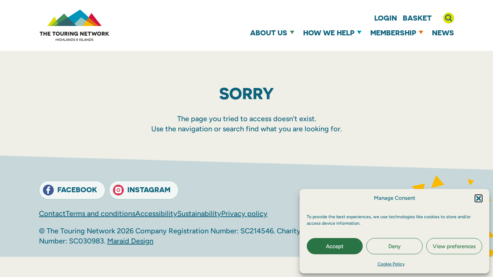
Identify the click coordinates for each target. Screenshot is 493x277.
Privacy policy (244, 213)
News (443, 32)
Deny (394, 246)
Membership (393, 32)
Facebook (77, 189)
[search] (448, 18)
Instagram (148, 189)
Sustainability (199, 213)
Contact (52, 213)
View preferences (454, 246)
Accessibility (156, 213)
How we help (328, 32)
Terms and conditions (100, 213)
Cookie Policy (391, 264)
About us (268, 32)
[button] (478, 198)
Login (385, 17)
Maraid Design (130, 241)
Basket (417, 17)
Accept (335, 246)
